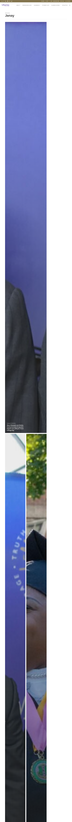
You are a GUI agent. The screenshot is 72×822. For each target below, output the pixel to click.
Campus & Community (11, 423)
